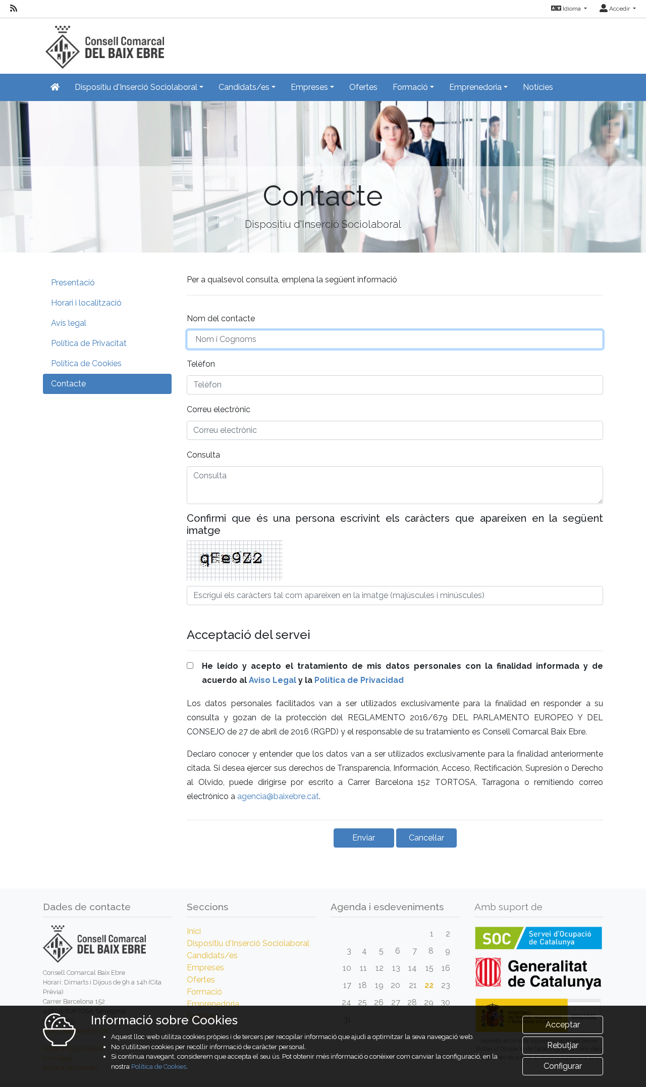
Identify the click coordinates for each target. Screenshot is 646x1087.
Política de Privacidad (359, 680)
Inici (194, 931)
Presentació (73, 282)
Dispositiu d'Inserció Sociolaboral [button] (136, 87)
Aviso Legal (272, 680)
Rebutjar (562, 1045)
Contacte (68, 383)
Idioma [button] (571, 8)
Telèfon (201, 364)
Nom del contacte (221, 318)
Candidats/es (212, 955)
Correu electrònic (218, 409)
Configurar (563, 1066)
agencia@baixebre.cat (278, 796)
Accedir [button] (619, 8)
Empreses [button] (309, 87)
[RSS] (13, 8)
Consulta (203, 455)
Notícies (538, 87)
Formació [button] (410, 87)
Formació (204, 992)
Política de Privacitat (89, 343)
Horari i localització (86, 303)
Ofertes (363, 87)
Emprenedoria (213, 1004)
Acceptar (563, 1024)
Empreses (205, 967)
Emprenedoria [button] (475, 87)
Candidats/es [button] (244, 87)
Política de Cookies (86, 363)
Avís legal (68, 323)
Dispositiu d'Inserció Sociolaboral (248, 943)
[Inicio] (103, 42)
